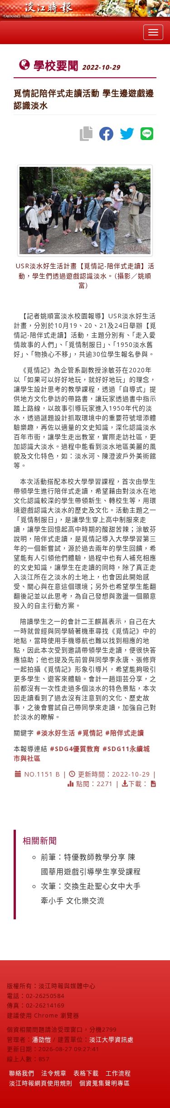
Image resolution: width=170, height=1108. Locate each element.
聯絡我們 (21, 1073)
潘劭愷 (41, 1039)
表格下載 (86, 1073)
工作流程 (118, 1073)
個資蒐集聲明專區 (104, 1083)
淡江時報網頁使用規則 (41, 1083)
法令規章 (54, 1073)
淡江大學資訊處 (111, 1039)
